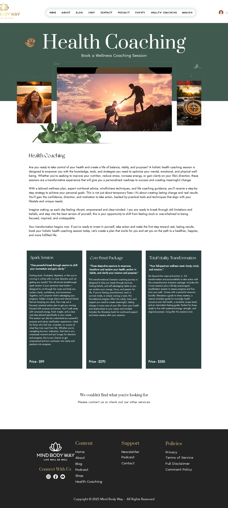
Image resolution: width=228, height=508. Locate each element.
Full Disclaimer (177, 463)
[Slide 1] (112, 123)
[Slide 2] (116, 123)
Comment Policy (178, 469)
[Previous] (65, 99)
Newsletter (130, 452)
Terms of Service (179, 457)
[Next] (163, 99)
